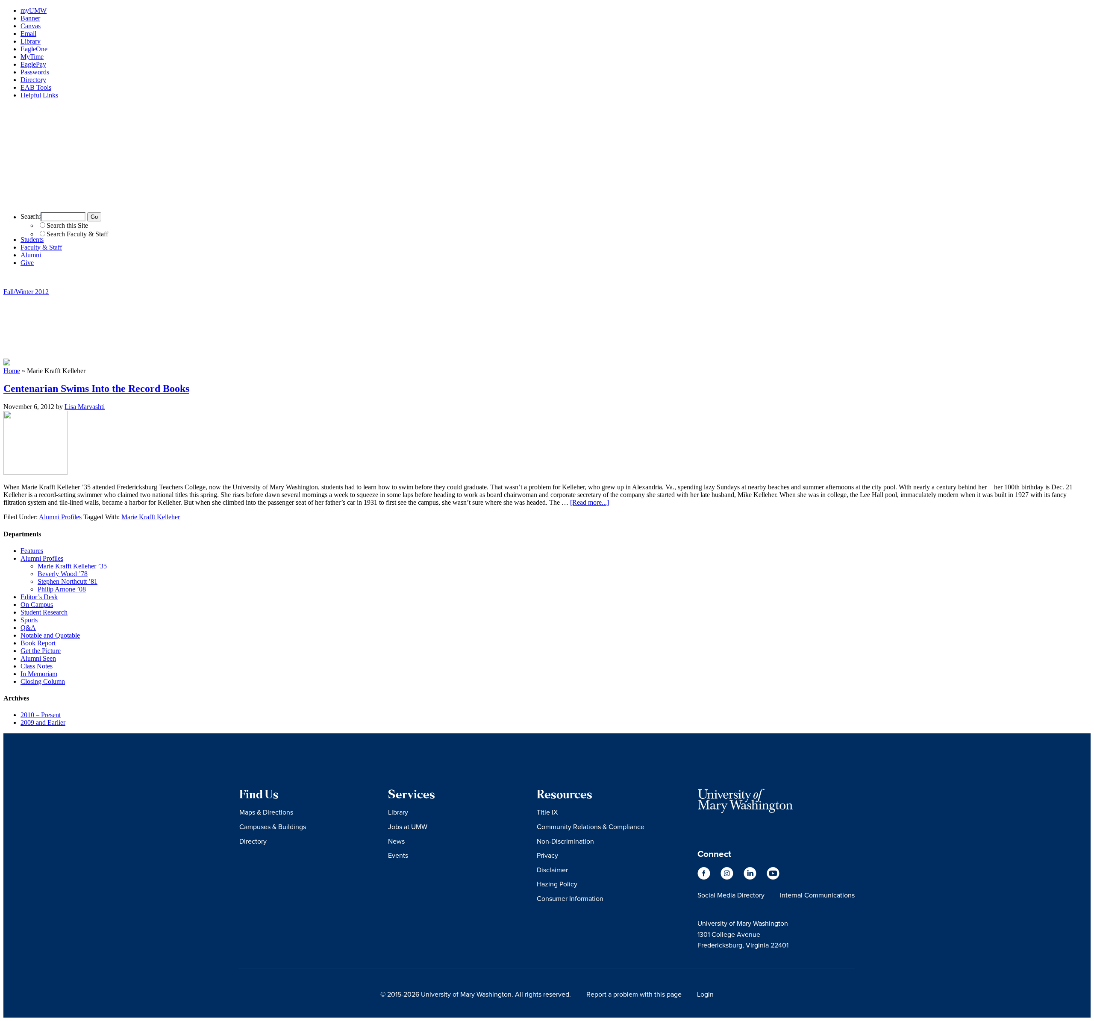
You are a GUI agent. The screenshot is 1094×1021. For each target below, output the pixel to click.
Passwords (35, 72)
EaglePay (33, 64)
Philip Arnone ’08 (62, 589)
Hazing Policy (557, 884)
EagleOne (34, 49)
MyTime (32, 56)
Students (32, 239)
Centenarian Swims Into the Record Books (96, 388)
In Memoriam (39, 673)
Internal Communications (817, 895)
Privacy (547, 855)
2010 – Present (41, 714)
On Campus (37, 604)
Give (27, 262)
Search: (31, 216)
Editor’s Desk (39, 596)
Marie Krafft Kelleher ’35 (72, 566)
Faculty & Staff (41, 247)
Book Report (38, 643)
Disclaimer (552, 869)
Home (11, 370)
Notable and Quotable (50, 635)
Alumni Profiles (60, 517)
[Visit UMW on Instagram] (728, 877)
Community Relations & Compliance (590, 826)
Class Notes (37, 666)
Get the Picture (41, 650)
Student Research (44, 612)
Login (705, 994)
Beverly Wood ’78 (63, 573)
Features (32, 550)
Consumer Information (570, 898)
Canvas (31, 25)
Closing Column (43, 681)
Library (31, 41)
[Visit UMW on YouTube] (773, 877)
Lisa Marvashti (85, 406)
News (396, 841)
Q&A (28, 627)
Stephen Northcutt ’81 (67, 581)
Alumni (31, 255)
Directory (33, 79)
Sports (29, 620)
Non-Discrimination (565, 841)
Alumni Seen (38, 658)
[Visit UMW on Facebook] (704, 877)
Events (398, 855)
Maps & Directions (266, 812)
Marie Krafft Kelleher (150, 517)
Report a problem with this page (634, 994)
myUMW (34, 10)
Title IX (547, 812)
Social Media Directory (731, 895)
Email (28, 33)
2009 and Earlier (43, 722)
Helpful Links (39, 95)
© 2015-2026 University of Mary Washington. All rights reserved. (475, 994)
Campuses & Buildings (272, 826)
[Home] (547, 201)
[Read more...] (589, 502)
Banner (30, 18)
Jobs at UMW (407, 826)
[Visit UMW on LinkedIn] (751, 877)
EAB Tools (36, 87)
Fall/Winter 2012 (26, 291)
